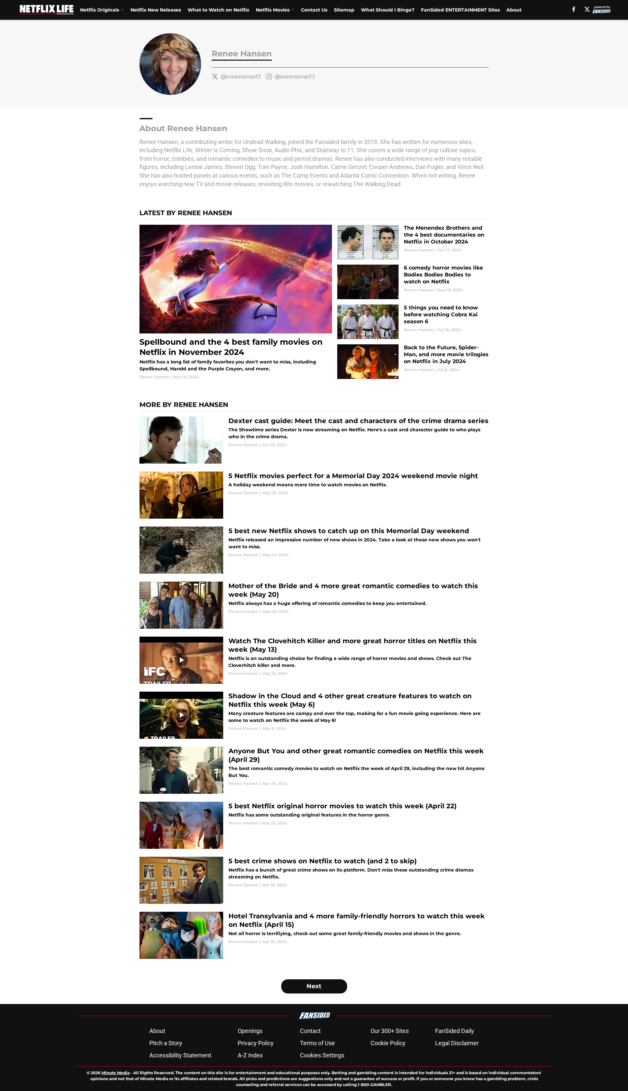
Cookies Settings (322, 1055)
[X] (587, 9)
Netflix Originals (99, 10)
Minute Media (116, 1072)
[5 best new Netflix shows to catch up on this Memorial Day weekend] (314, 550)
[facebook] (573, 9)
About (514, 10)
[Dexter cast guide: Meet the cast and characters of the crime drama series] (314, 440)
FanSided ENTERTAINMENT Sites (460, 10)
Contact (310, 1030)
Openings (250, 1030)
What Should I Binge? (387, 10)
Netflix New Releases (156, 10)
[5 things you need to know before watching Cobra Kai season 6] (413, 321)
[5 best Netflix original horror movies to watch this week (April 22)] (314, 825)
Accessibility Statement (180, 1055)
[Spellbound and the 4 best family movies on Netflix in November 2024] (235, 302)
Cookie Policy (388, 1043)
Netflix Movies (272, 10)
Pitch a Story (165, 1043)
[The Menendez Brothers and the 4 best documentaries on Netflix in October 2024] (413, 242)
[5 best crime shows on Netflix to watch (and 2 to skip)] (314, 880)
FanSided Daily (454, 1030)
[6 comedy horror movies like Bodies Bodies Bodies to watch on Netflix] (413, 282)
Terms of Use (317, 1043)
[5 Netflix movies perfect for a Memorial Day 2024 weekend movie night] (314, 495)
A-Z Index (250, 1055)
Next (314, 986)
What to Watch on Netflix (218, 10)
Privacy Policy (256, 1043)
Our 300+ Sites (390, 1030)
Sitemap (344, 10)
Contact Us (314, 10)
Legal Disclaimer (457, 1043)
